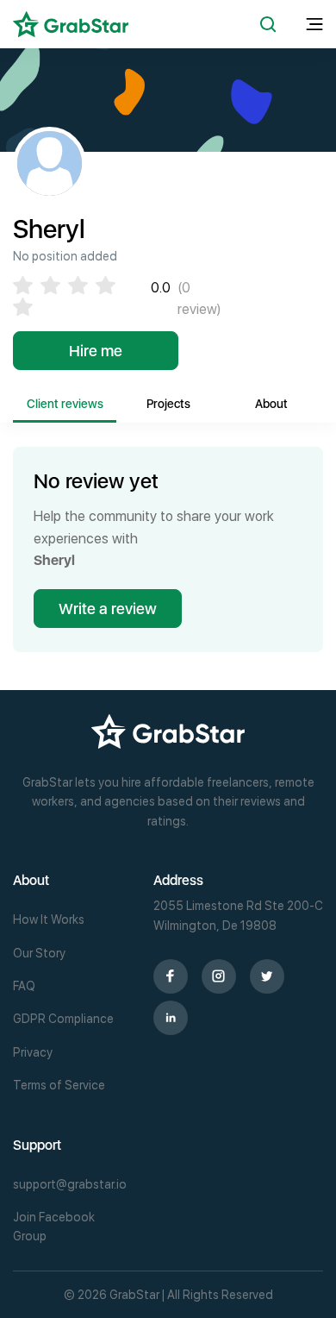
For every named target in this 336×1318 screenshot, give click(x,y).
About (271, 404)
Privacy (33, 1052)
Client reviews (65, 404)
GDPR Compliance (63, 1019)
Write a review (108, 608)
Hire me (95, 351)
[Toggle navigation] (314, 24)
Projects (168, 404)
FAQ (24, 986)
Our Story (39, 953)
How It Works (48, 919)
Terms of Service (59, 1085)
